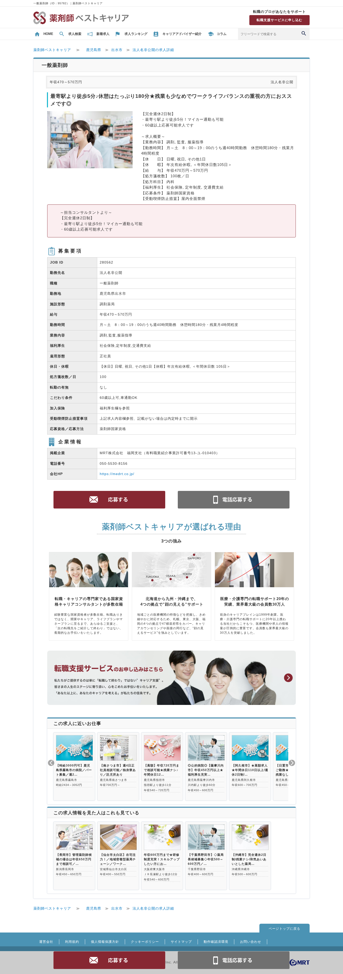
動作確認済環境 (216, 942)
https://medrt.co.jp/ (117, 474)
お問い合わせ (250, 942)
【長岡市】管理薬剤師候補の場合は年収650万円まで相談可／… (74, 859)
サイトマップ (181, 942)
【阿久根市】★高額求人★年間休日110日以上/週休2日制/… (250, 770)
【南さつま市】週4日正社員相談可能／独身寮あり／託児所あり (118, 770)
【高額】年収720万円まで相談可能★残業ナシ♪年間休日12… (161, 770)
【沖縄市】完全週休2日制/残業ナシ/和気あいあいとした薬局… (249, 859)
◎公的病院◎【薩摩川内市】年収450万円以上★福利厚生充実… (206, 770)
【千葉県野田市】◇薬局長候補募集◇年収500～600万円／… (206, 859)
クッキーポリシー (145, 942)
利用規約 (72, 942)
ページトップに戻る (284, 928)
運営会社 (46, 942)
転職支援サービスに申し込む (279, 20)
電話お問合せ (234, 960)
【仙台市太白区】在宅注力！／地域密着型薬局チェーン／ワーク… (118, 859)
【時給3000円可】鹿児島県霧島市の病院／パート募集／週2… (74, 770)
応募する (109, 960)
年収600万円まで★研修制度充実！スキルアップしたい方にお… (162, 859)
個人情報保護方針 (105, 942)
